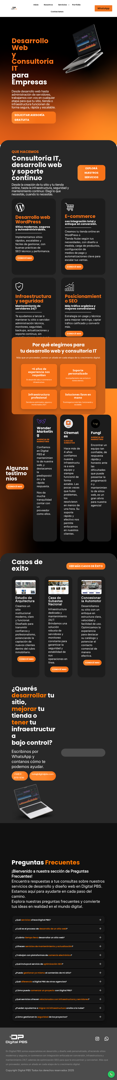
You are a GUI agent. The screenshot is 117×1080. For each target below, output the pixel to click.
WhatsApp (103, 8)
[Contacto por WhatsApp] (111, 1074)
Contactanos (57, 11)
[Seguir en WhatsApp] (106, 1038)
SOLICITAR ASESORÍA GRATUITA (29, 117)
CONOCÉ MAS (24, 258)
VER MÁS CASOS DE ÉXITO (86, 566)
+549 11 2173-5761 (19, 776)
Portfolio (76, 4)
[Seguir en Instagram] (97, 1039)
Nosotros (48, 4)
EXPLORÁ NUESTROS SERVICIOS (91, 172)
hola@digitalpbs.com (43, 774)
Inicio (36, 4)
